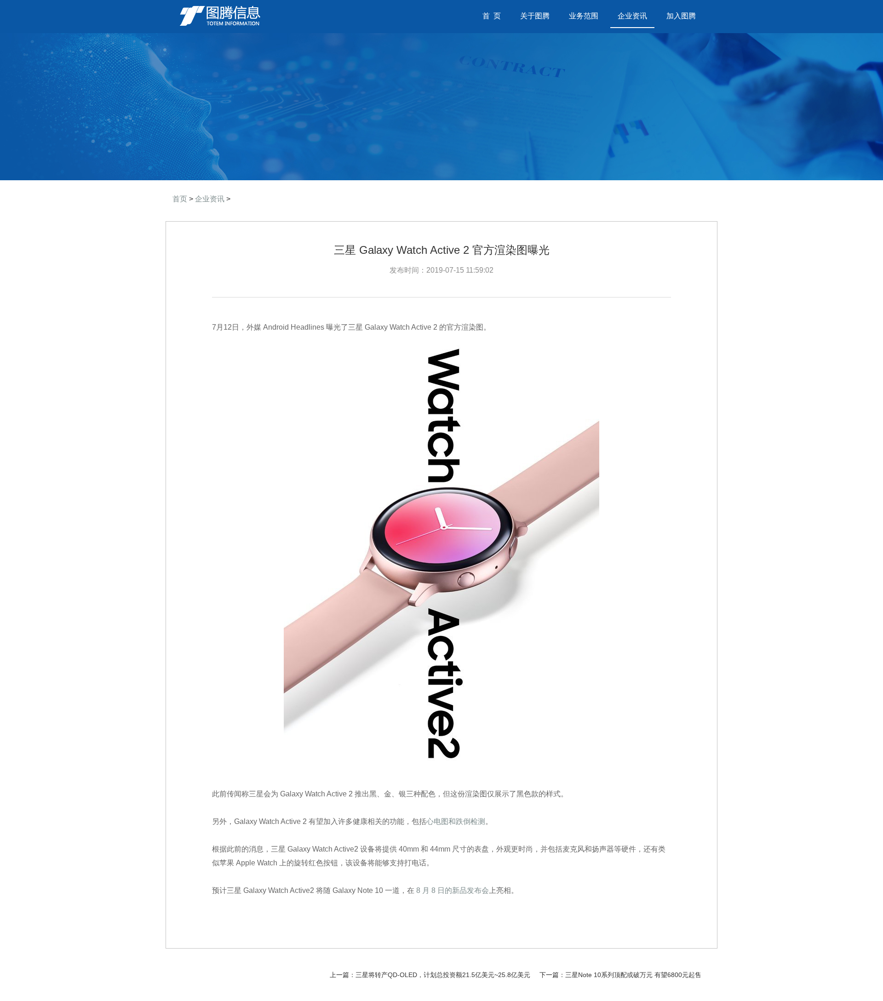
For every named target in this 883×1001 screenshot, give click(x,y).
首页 (179, 199)
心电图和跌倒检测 (455, 821)
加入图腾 (681, 16)
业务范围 (583, 16)
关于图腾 (535, 16)
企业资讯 (632, 16)
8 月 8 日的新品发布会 (452, 890)
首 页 (495, 16)
